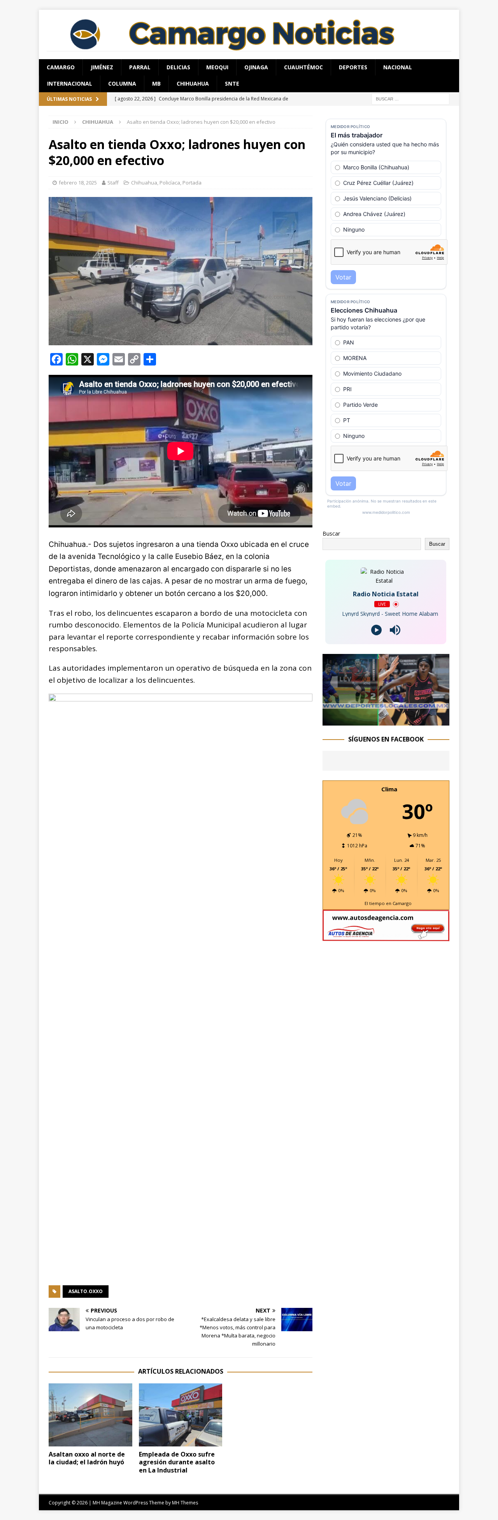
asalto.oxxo (85, 1291)
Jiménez (102, 67)
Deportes (353, 67)
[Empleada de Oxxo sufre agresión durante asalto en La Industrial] (181, 1414)
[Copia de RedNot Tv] (386, 720)
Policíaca (170, 182)
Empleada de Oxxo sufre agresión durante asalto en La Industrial (177, 1462)
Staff (113, 182)
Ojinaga (256, 67)
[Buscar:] (410, 98)
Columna (122, 83)
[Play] (376, 630)
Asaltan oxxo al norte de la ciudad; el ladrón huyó (87, 1458)
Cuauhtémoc (303, 67)
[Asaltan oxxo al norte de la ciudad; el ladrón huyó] (90, 1414)
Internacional (69, 83)
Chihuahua (193, 83)
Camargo (61, 67)
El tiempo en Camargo (388, 903)
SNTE (232, 83)
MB (156, 83)
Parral (140, 67)
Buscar (331, 533)
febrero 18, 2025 (78, 182)
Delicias (178, 67)
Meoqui (217, 67)
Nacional (397, 67)
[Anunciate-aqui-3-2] (386, 936)
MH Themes (185, 1502)
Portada (192, 182)
